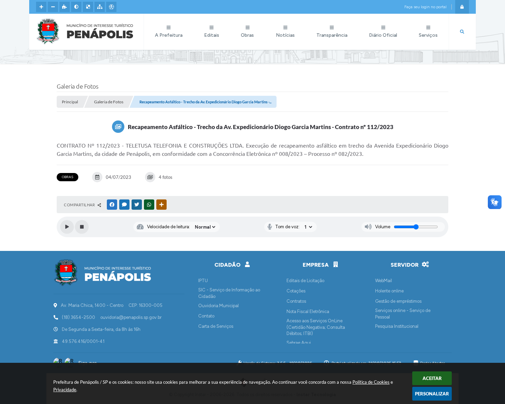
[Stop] (82, 227)
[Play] (67, 227)
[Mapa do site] (99, 7)
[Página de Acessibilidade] (111, 7)
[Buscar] (462, 32)
